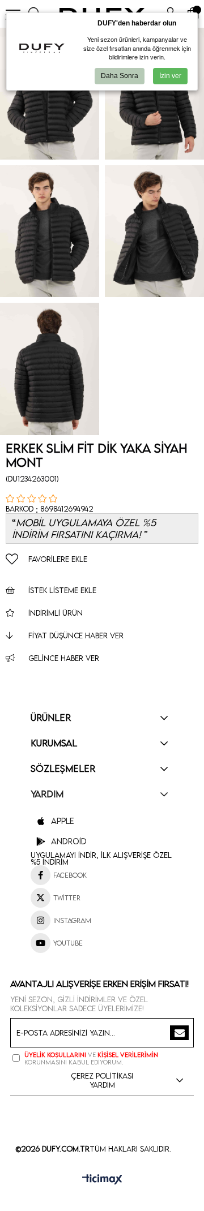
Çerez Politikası (102, 1075)
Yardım (102, 1084)
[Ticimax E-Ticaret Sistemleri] (102, 1180)
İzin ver (170, 76)
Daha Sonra (119, 76)
